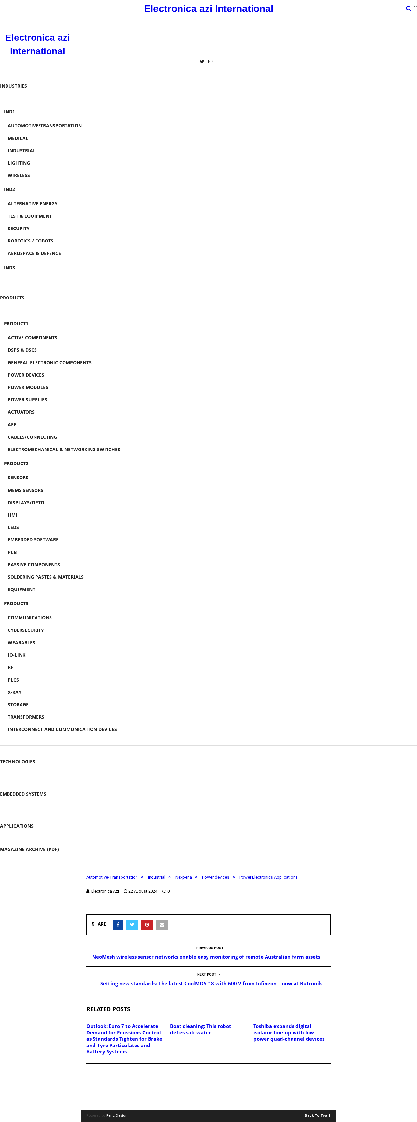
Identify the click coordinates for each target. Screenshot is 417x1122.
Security (19, 228)
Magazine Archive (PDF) (29, 849)
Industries (13, 86)
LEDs (13, 527)
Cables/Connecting (32, 437)
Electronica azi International (208, 8)
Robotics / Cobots (30, 241)
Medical (18, 138)
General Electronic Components (50, 362)
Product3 (16, 603)
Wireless (19, 175)
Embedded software (33, 539)
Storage (18, 704)
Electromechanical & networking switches (64, 449)
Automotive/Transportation (45, 125)
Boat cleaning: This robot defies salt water (200, 1029)
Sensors (18, 477)
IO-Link (16, 655)
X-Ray (15, 692)
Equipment (21, 589)
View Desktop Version (211, 1100)
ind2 (9, 189)
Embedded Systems (23, 794)
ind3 (9, 267)
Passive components (34, 564)
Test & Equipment (30, 216)
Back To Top (316, 1115)
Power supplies (27, 399)
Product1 (16, 323)
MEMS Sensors (25, 490)
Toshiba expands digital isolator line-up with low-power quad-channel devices (288, 1032)
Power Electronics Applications (268, 877)
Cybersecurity (26, 630)
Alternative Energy (33, 204)
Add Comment (109, 1076)
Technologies (17, 761)
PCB (12, 552)
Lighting (19, 163)
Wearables (21, 642)
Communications (30, 618)
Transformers (26, 717)
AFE (12, 425)
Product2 (16, 463)
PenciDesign (117, 1116)
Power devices (26, 375)
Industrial (22, 150)
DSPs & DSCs (22, 350)
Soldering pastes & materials (46, 577)
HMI (12, 515)
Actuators (21, 412)
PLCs (13, 680)
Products (12, 298)
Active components (32, 337)
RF (10, 667)
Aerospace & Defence (34, 253)
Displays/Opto (26, 502)
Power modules (28, 387)
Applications (17, 826)
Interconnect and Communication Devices (62, 729)
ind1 (9, 111)
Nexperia (183, 877)
